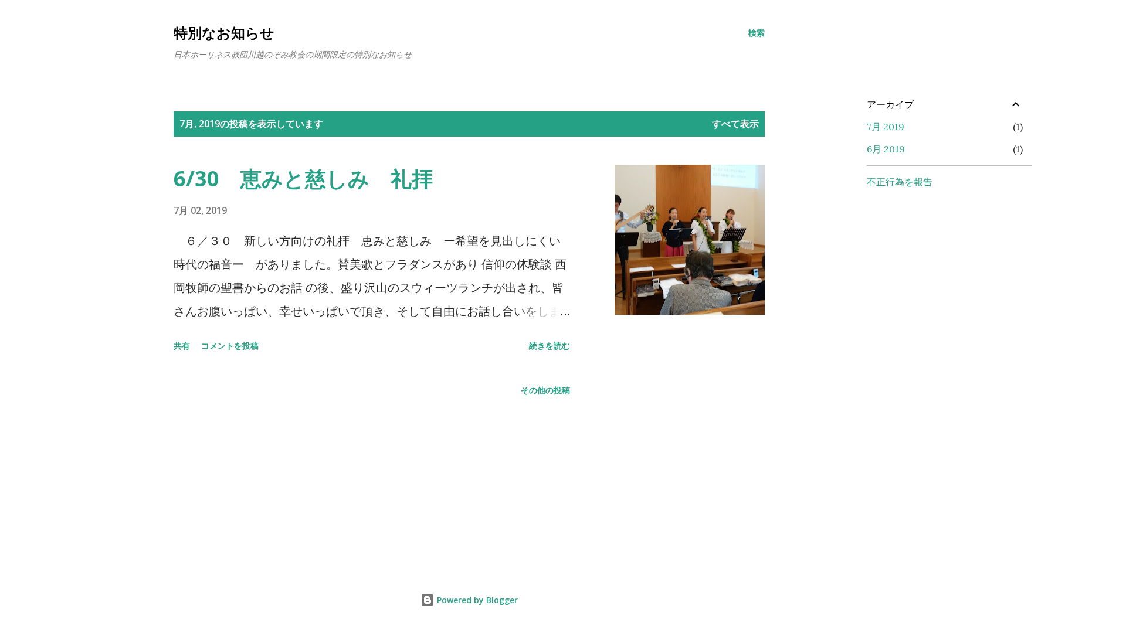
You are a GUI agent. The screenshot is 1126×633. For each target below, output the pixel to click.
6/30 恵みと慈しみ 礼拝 (303, 178)
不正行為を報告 (899, 181)
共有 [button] (182, 345)
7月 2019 (885, 126)
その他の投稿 (545, 390)
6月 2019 (886, 149)
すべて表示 (735, 123)
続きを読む (549, 345)
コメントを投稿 (230, 345)
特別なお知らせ (224, 32)
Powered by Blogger (476, 599)
